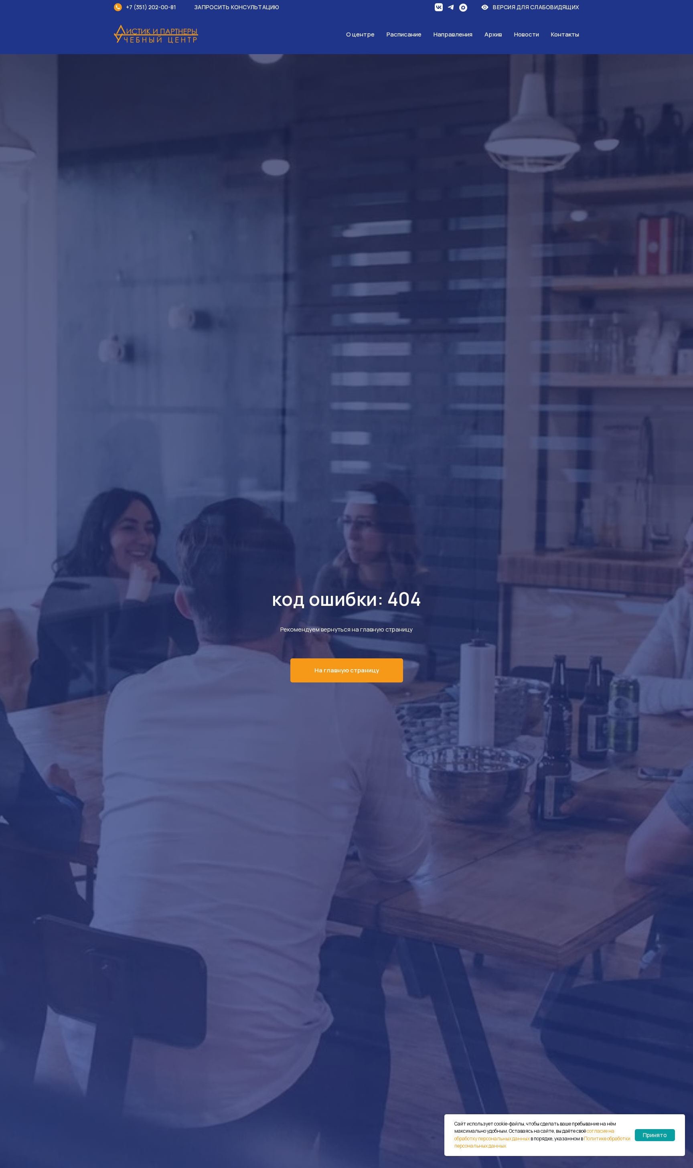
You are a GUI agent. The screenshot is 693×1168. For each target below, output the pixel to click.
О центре (360, 34)
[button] (242, 7)
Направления (453, 34)
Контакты (565, 34)
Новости (526, 34)
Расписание (404, 34)
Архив (493, 34)
